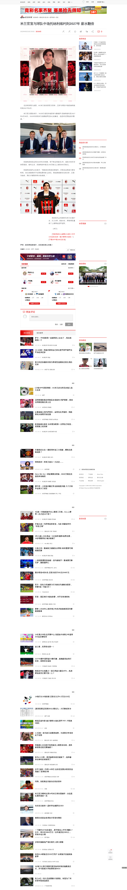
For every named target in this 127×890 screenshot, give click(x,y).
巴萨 (51, 531)
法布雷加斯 (51, 431)
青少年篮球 (55, 642)
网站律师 (90, 480)
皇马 (52, 457)
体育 (34, 2)
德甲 (43, 395)
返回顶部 (110, 864)
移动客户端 (100, 2)
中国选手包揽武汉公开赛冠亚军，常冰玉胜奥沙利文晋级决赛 (100, 64)
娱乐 (44, 2)
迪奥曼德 (55, 740)
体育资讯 (44, 407)
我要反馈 (72, 250)
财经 (39, 2)
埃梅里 (49, 481)
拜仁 (57, 493)
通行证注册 (100, 477)
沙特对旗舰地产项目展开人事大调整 (49, 842)
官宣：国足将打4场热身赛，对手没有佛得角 (52, 597)
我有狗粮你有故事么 (85, 353)
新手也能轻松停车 (99, 353)
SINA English (100, 480)
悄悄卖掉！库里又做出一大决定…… (49, 462)
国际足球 (47, 531)
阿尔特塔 (50, 345)
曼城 (49, 555)
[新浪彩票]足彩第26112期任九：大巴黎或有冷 (53, 709)
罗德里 (51, 419)
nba (45, 543)
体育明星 (47, 469)
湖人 (51, 543)
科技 (49, 2)
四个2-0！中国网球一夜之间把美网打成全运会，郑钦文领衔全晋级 (100, 74)
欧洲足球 (44, 345)
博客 (54, 2)
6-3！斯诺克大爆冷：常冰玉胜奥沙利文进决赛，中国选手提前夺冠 (100, 85)
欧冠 (55, 431)
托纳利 (37, 249)
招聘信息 (90, 477)
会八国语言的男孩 (84, 368)
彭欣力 (47, 592)
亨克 (60, 493)
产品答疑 (81, 480)
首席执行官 (51, 849)
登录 (56, 324)
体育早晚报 (45, 419)
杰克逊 (54, 481)
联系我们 (81, 477)
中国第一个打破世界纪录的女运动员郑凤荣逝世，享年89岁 (100, 43)
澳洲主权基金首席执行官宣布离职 (48, 818)
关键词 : (23, 249)
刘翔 (45, 789)
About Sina (100, 474)
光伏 (51, 813)
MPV (54, 861)
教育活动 (44, 616)
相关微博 (40, 333)
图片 (59, 2)
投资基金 (44, 849)
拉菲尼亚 (53, 776)
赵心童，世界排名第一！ (45, 647)
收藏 (75, 31)
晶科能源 (47, 813)
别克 (57, 861)
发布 (69, 324)
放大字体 (69, 31)
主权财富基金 (51, 825)
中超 (43, 592)
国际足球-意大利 (43, 17)
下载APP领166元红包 (57, 239)
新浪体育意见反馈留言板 (88, 469)
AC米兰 (28, 249)
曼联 (49, 457)
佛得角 (51, 604)
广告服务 (90, 474)
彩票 (48, 716)
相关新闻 (27, 333)
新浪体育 (35, 17)
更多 (69, 2)
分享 (92, 31)
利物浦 (49, 519)
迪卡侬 (49, 642)
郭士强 (54, 678)
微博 (81, 31)
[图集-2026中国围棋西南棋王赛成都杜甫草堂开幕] (93, 275)
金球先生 (55, 419)
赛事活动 (44, 642)
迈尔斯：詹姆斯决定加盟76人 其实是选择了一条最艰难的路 (100, 54)
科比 (52, 801)
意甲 (32, 249)
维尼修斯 (52, 764)
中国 (54, 604)
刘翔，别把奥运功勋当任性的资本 (48, 781)
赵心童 (48, 654)
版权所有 (97, 488)
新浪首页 (22, 2)
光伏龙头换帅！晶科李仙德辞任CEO (49, 806)
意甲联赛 (52, 17)
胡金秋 (49, 666)
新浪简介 (81, 474)
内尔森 (55, 345)
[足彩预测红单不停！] (63, 9)
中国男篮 (54, 666)
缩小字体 (63, 31)
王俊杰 (49, 678)
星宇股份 (47, 837)
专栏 (64, 2)
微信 (86, 31)
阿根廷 (49, 407)
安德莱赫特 (52, 493)
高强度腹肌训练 (98, 368)
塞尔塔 (51, 580)
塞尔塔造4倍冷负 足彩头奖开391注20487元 (52, 572)
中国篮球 (44, 666)
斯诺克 (44, 654)
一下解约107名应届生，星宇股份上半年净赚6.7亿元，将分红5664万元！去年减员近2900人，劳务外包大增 (53, 832)
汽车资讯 (44, 861)
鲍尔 (48, 543)
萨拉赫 (54, 519)
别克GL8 (50, 861)
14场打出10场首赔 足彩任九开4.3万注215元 (52, 696)
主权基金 (44, 825)
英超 (49, 357)
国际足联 (52, 369)
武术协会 (50, 616)
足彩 (45, 728)
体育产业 (47, 369)
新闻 (29, 2)
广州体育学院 (48, 886)
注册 (92, 2)
